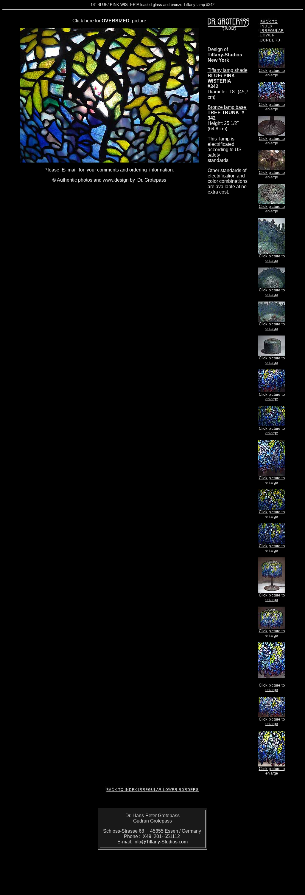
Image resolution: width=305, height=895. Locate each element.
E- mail (69, 169)
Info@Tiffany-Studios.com (160, 841)
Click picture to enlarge (272, 72)
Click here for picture (109, 20)
